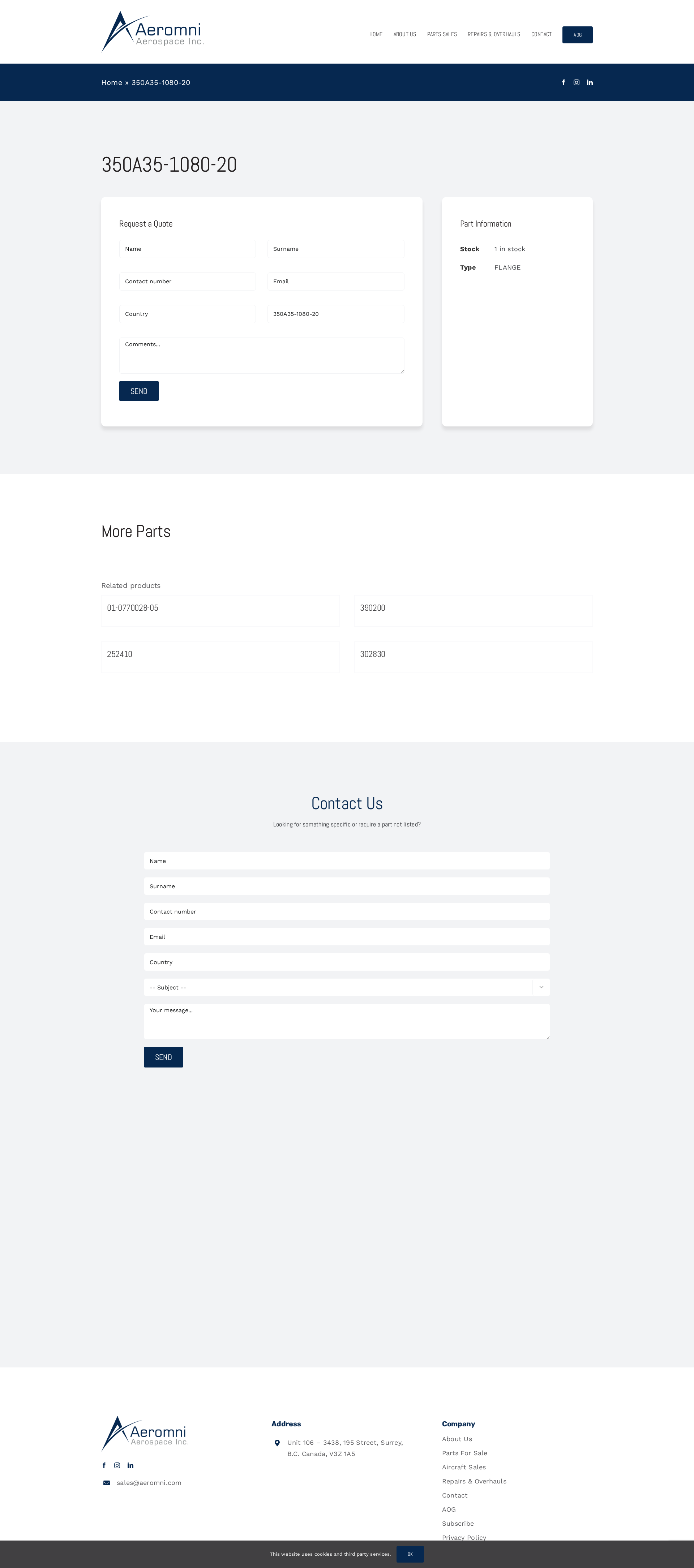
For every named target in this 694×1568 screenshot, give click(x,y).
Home (112, 82)
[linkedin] (590, 82)
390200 (372, 607)
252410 (119, 654)
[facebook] (563, 82)
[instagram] (576, 82)
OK (410, 1554)
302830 (372, 654)
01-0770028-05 (132, 607)
